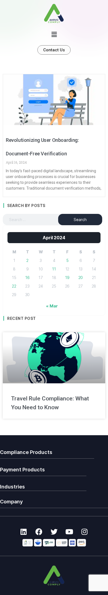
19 (67, 277)
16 (27, 277)
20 (80, 277)
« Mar (52, 306)
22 (14, 286)
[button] (54, 35)
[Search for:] (35, 219)
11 (54, 269)
